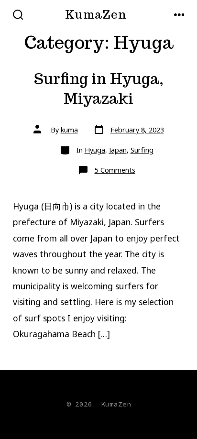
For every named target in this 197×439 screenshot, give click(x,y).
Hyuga (95, 149)
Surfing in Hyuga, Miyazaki (99, 88)
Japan (118, 149)
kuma (69, 129)
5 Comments (115, 170)
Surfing (142, 149)
